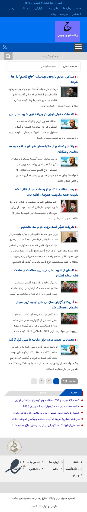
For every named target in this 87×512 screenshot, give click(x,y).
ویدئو (53, 14)
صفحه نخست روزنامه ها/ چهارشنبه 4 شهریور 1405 (51, 407)
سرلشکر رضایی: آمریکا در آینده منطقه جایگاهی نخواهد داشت (45, 419)
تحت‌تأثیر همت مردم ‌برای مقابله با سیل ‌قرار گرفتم (42, 339)
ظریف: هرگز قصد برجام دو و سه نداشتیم (48, 227)
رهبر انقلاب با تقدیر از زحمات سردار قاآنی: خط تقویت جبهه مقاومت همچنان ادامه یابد (46, 192)
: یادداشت (25, 8)
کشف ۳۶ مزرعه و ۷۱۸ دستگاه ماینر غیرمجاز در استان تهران (47, 400)
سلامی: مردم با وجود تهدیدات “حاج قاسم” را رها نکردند (44, 79)
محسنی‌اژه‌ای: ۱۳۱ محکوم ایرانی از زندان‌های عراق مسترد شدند (45, 425)
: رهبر (12, 8)
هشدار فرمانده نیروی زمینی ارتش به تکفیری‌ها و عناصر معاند (46, 413)
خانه (78, 8)
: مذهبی (76, 14)
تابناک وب (35, 506)
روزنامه (64, 14)
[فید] (5, 46)
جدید (73, 392)
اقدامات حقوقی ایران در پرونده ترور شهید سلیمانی (42, 114)
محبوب (41, 392)
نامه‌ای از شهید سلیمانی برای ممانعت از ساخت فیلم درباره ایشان (46, 273)
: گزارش (39, 8)
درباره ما (67, 8)
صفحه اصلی (70, 66)
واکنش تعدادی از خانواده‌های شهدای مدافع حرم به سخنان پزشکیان (43, 149)
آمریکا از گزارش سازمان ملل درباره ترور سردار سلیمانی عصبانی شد (47, 305)
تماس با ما (53, 8)
